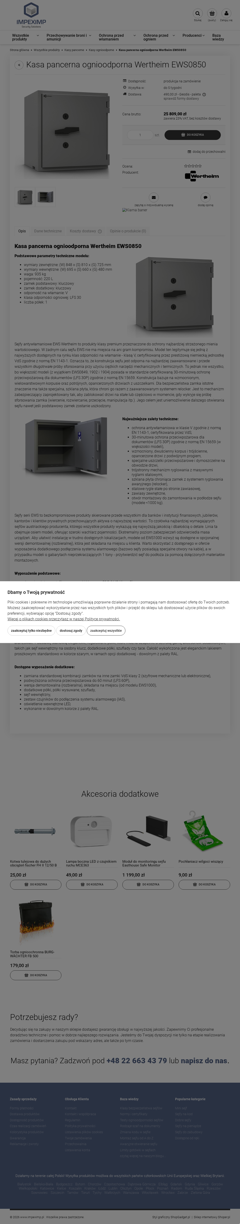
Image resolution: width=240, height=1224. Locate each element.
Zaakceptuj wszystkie (106, 630)
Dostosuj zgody (71, 630)
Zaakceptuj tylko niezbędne (31, 630)
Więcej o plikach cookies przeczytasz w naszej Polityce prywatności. (64, 619)
